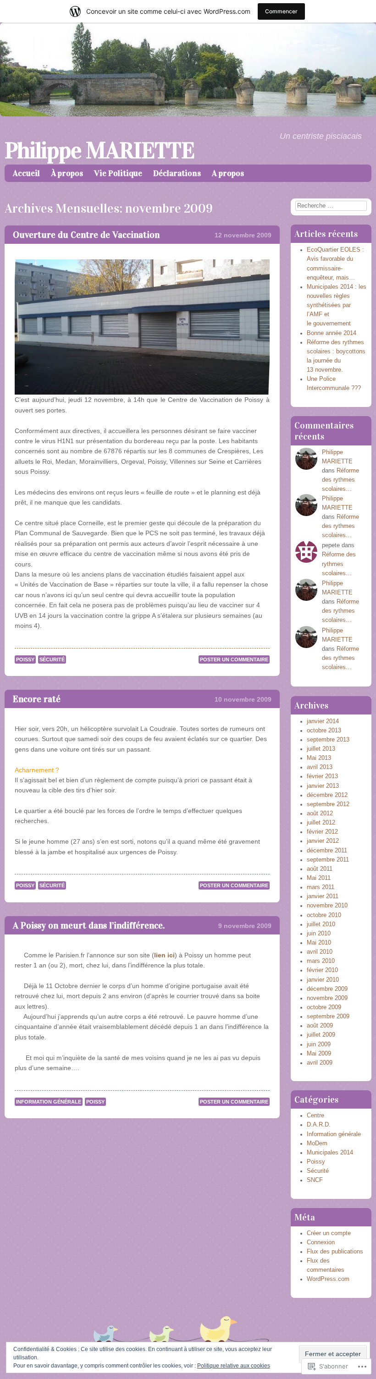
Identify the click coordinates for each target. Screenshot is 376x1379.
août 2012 (320, 813)
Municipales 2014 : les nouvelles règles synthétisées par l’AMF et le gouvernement (336, 305)
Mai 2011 (319, 878)
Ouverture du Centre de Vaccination (86, 234)
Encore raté (37, 698)
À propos (67, 173)
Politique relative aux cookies (233, 1366)
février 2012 (322, 832)
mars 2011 (320, 887)
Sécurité (52, 659)
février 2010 (322, 970)
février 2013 (322, 776)
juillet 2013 (321, 749)
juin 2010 (319, 933)
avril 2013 (319, 767)
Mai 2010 (319, 942)
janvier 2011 (322, 896)
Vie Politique (118, 173)
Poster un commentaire (234, 659)
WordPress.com (328, 1279)
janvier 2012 (323, 841)
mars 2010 (321, 961)
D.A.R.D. (319, 1124)
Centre (315, 1115)
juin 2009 (319, 1044)
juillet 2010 (321, 924)
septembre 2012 (328, 804)
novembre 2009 (327, 998)
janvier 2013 (323, 786)
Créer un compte (329, 1233)
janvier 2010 (323, 980)
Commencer (281, 11)
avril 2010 (319, 952)
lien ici (164, 955)
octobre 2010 (324, 915)
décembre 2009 (327, 989)
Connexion (321, 1242)
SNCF (315, 1180)
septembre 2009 (328, 1016)
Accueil (26, 173)
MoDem (317, 1143)
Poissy (25, 659)
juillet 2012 (321, 822)
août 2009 (320, 1025)
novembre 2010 (327, 905)
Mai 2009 (319, 1053)
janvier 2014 (323, 721)
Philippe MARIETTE (99, 151)
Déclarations (177, 173)
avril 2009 (319, 1063)
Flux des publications (335, 1251)
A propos (228, 173)
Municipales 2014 (330, 1152)
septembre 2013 (328, 739)
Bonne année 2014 (331, 333)
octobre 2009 (324, 1007)
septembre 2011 (328, 860)
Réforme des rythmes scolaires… (340, 479)
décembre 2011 (327, 850)
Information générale (48, 1101)
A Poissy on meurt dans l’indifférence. (89, 925)
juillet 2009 (321, 1035)
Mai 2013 (319, 758)
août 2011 (319, 869)
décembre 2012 (327, 795)
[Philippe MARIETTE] (188, 114)
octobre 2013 (324, 730)
